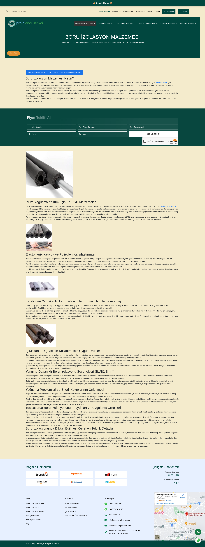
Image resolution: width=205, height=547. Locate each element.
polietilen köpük (162, 83)
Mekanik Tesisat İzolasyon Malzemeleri (106, 42)
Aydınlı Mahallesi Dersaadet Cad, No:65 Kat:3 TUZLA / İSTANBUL (124, 531)
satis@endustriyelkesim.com (120, 526)
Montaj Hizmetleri (32, 515)
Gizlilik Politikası (71, 507)
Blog (27, 524)
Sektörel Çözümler (187, 23)
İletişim (149, 11)
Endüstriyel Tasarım (105, 23)
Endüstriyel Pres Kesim (125, 23)
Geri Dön (13, 53)
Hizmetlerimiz (128, 11)
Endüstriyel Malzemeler (84, 23)
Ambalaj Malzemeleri (167, 23)
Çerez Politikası (71, 511)
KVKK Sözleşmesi (72, 503)
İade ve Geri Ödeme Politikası (76, 515)
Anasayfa (65, 42)
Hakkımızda (116, 11)
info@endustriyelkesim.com (119, 520)
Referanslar (140, 11)
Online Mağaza (104, 11)
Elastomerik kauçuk (169, 206)
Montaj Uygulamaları (147, 23)
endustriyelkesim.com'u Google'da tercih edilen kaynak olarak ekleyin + (54, 72)
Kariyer (157, 11)
